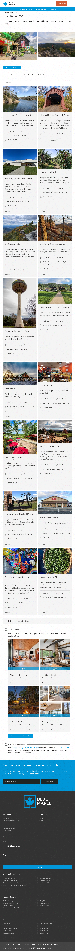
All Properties (7, 889)
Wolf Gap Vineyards (49, 446)
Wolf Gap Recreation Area (52, 244)
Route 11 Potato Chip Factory (19, 178)
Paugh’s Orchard (48, 172)
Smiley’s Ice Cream (49, 517)
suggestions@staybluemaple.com (26, 748)
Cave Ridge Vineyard (14, 457)
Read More (7, 146)
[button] (71, 3)
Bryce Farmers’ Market (51, 577)
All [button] (4, 74)
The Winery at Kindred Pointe (19, 514)
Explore (5, 28)
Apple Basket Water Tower (17, 331)
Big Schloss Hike (12, 244)
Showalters (10, 388)
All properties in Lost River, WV (20, 736)
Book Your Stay (61, 3)
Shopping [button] (41, 74)
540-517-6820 (64, 748)
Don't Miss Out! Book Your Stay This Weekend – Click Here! (37, 9)
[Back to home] (9, 3)
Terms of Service (50, 944)
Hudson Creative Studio (43, 948)
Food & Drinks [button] (29, 74)
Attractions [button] (15, 74)
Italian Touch (46, 385)
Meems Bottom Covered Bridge (55, 115)
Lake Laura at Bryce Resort (18, 115)
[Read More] (20, 98)
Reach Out (7, 814)
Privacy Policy (38, 944)
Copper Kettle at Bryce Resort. (55, 307)
